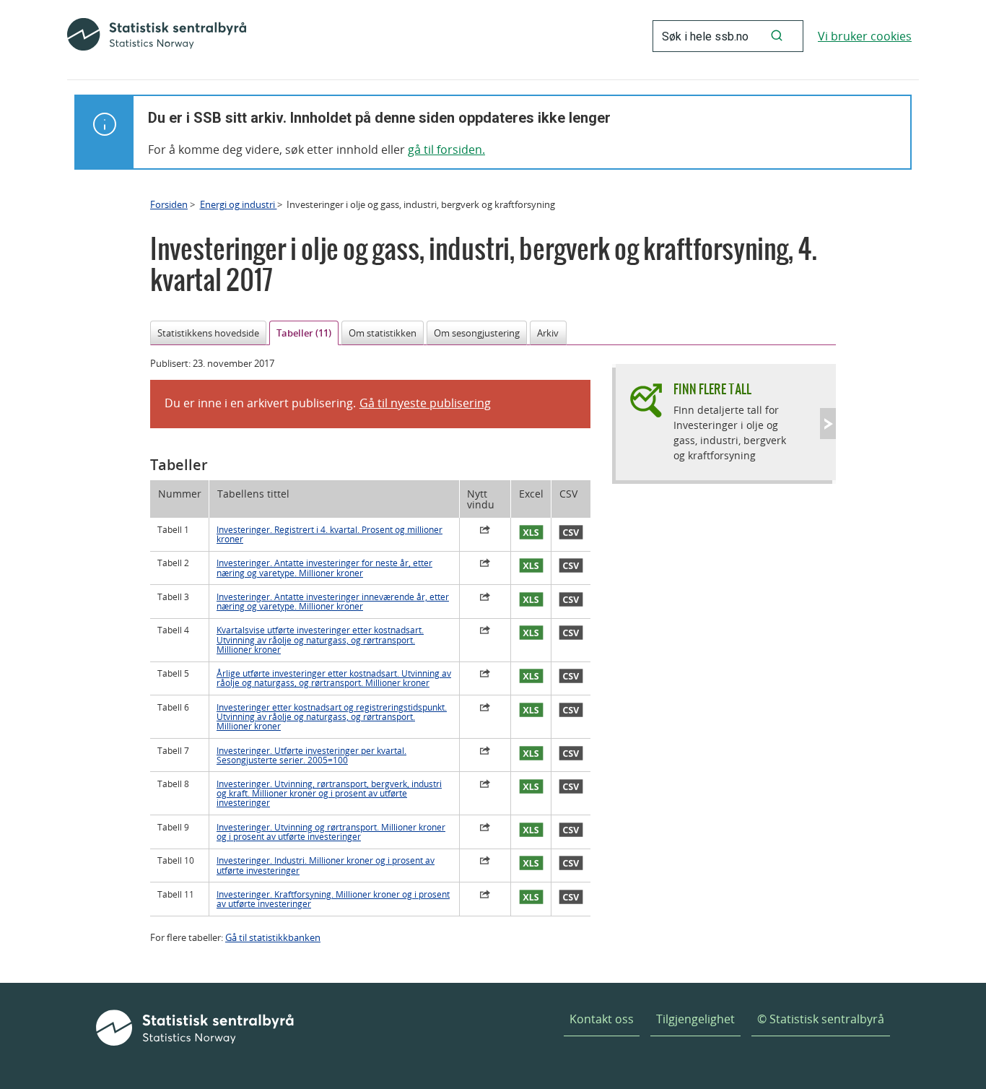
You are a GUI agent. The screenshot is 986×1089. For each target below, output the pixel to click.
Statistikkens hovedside (208, 332)
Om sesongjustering (477, 332)
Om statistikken (382, 332)
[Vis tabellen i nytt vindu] (485, 531)
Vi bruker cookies (865, 36)
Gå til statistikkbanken (272, 937)
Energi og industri (238, 204)
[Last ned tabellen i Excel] (531, 533)
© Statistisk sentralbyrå (820, 1019)
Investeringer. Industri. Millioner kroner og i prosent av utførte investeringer (326, 865)
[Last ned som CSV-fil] (571, 533)
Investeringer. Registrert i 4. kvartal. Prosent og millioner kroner (329, 534)
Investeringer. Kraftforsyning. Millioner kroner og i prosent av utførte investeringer (333, 899)
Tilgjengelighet (695, 1019)
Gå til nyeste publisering (425, 403)
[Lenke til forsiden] (156, 36)
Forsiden (169, 204)
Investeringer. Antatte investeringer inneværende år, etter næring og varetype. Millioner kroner (333, 601)
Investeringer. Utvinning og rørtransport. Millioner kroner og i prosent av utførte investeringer (331, 832)
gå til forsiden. (446, 149)
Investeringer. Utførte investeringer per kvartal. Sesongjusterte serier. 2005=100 (311, 755)
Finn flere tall (712, 389)
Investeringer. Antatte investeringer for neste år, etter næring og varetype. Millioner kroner (324, 567)
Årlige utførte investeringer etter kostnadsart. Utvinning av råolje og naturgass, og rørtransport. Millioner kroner (334, 678)
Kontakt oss (602, 1019)
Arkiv (548, 332)
